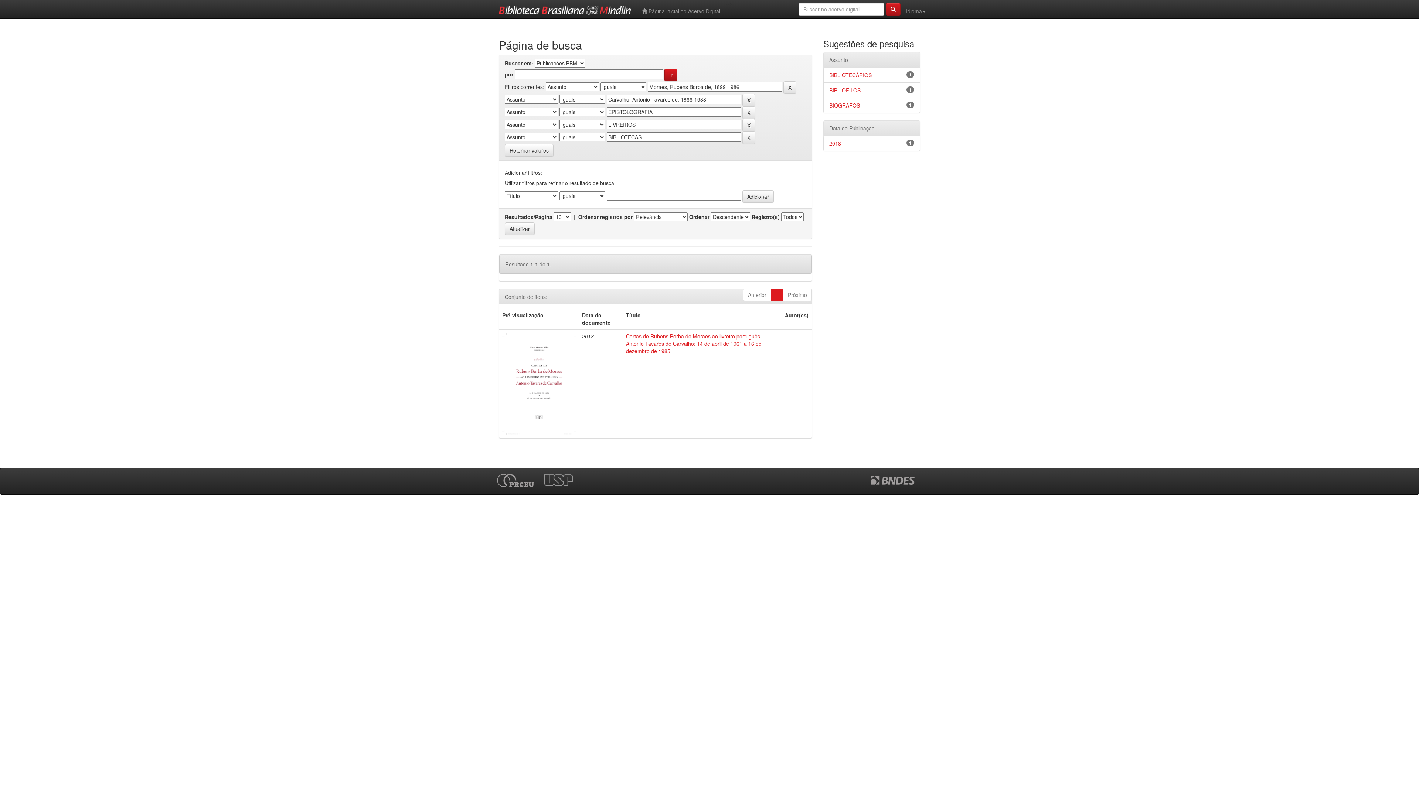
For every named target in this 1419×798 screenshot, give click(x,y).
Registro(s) (766, 217)
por (509, 74)
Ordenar (699, 217)
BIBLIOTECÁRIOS (850, 75)
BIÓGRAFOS (844, 105)
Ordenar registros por (605, 217)
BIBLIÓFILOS (845, 90)
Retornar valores (529, 150)
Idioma (914, 11)
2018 (835, 143)
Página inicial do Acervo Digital (683, 11)
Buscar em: (519, 63)
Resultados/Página (528, 217)
